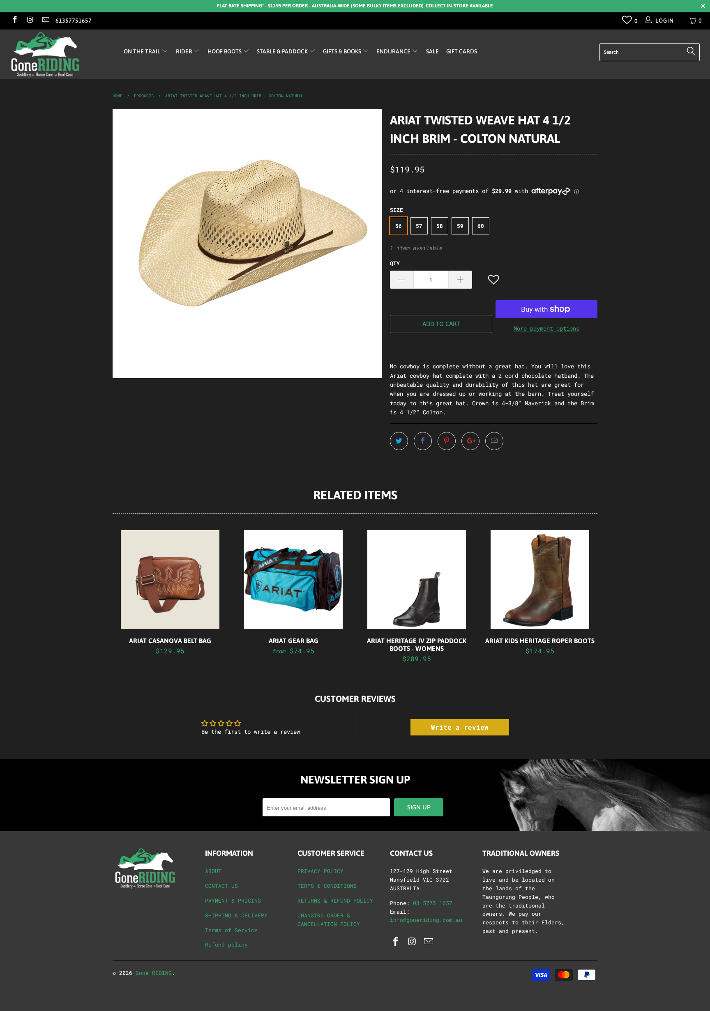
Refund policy (226, 944)
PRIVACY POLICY (320, 871)
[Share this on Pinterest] (447, 441)
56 (398, 226)
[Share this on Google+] (470, 441)
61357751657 (73, 20)
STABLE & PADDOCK (283, 51)
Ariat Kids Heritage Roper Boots (539, 579)
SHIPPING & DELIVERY (236, 915)
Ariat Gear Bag (293, 579)
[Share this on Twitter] (399, 441)
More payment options (546, 328)
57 (419, 226)
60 (480, 226)
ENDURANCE (394, 51)
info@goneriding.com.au (426, 920)
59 (460, 226)
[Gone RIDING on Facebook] (14, 20)
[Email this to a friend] (494, 441)
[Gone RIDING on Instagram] (30, 20)
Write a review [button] (460, 727)
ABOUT (213, 871)
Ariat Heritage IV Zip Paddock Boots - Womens (416, 579)
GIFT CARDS (461, 51)
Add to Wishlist (494, 280)
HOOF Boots (225, 51)
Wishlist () (627, 22)
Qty (395, 263)
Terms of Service (231, 930)
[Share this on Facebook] (423, 441)
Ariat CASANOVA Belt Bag (170, 579)
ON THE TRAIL (142, 51)
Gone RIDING (154, 973)
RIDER (185, 51)
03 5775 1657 (432, 903)
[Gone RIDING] (60, 54)
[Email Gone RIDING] (45, 20)
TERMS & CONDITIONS (327, 885)
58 (439, 226)
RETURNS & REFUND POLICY (335, 900)
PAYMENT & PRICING (233, 900)
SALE (432, 51)
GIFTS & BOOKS (342, 51)
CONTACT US (221, 885)
